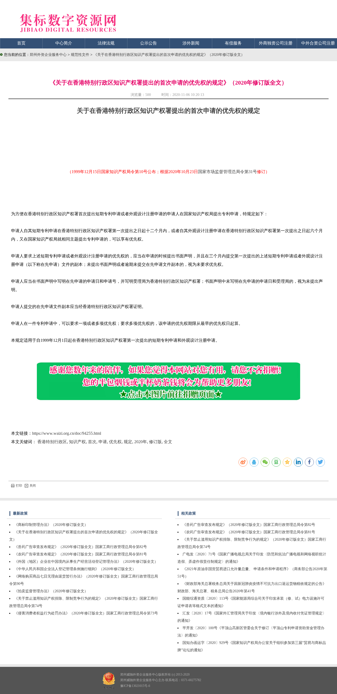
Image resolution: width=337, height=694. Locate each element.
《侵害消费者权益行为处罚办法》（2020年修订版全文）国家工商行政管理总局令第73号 (86, 613)
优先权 (115, 441)
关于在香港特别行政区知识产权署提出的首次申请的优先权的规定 (168, 110)
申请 (102, 441)
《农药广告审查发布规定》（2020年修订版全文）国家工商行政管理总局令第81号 (80, 554)
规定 (128, 441)
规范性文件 (80, 55)
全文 (168, 441)
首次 (92, 441)
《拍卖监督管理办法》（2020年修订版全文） (51, 591)
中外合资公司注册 (318, 43)
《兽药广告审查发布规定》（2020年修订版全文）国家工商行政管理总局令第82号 (80, 547)
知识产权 (77, 441)
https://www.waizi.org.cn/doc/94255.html (66, 433)
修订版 (155, 441)
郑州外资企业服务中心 (48, 55)
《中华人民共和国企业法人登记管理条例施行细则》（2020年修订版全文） (75, 569)
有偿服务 (233, 43)
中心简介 (63, 43)
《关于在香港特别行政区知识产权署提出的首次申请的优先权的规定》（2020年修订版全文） (169, 55)
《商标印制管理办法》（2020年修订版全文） (51, 525)
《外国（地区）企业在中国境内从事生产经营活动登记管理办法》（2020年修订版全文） (86, 562)
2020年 (140, 441)
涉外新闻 (190, 43)
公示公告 (148, 43)
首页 (21, 43)
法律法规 (106, 43)
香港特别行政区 (52, 441)
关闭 (32, 485)
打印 (19, 485)
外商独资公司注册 (276, 43)
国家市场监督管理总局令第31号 (227, 171)
